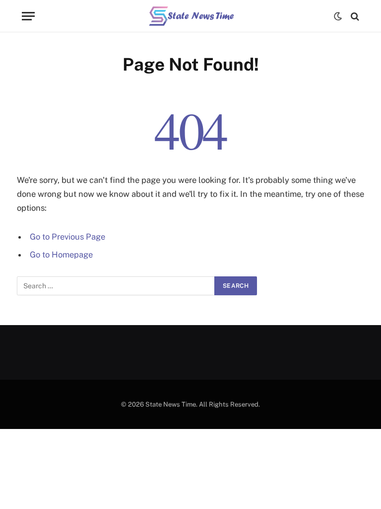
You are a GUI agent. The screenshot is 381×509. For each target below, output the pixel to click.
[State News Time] (190, 16)
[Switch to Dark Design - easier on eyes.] (337, 16)
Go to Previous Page (67, 237)
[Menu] (28, 16)
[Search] (354, 16)
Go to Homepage (61, 254)
